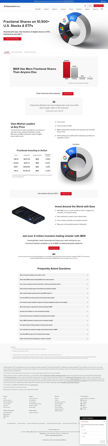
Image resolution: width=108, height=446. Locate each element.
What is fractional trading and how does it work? (32, 275)
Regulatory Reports (59, 409)
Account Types (6, 403)
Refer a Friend (6, 407)
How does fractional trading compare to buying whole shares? (36, 325)
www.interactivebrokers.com (56, 435)
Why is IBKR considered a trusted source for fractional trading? (36, 320)
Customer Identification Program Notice (36, 423)
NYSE (28, 431)
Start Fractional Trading (12, 39)
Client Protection (73, 258)
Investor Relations (59, 403)
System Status (32, 407)
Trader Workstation (7, 412)
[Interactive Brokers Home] (12, 6)
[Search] (85, 6)
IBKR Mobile (6, 416)
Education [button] (78, 9)
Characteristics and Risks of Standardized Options (55, 375)
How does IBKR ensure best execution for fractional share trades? (37, 298)
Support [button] (87, 9)
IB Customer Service (11, 377)
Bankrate (44, 349)
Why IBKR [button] (37, 9)
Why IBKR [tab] (7, 52)
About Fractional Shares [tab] (16, 52)
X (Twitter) (84, 407)
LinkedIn (84, 403)
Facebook (84, 400)
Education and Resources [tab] (30, 52)
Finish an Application (8, 402)
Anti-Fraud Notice (21, 423)
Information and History (60, 402)
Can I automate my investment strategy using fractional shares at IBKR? (38, 329)
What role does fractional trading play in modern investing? (35, 338)
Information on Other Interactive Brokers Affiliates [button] (54, 440)
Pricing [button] (71, 9)
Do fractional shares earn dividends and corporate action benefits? (37, 316)
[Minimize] (102, 418)
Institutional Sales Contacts (35, 403)
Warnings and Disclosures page (74, 377)
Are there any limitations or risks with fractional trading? (34, 311)
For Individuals (32, 400)
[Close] (104, 418)
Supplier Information (33, 412)
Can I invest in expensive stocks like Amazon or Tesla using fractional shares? (40, 284)
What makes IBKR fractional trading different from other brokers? (37, 279)
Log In (90, 5)
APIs (4, 418)
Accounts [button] (63, 9)
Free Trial (5, 405)
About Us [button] (95, 9)
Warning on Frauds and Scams (70, 423)
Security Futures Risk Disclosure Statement (77, 380)
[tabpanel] (54, 141)
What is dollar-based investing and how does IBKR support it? (36, 293)
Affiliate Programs (59, 410)
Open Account (98, 5)
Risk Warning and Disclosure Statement (70, 382)
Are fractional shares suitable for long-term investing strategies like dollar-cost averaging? (43, 302)
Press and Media (58, 407)
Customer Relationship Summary (54, 423)
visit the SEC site (34, 384)
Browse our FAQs (33, 405)
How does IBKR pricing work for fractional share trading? (35, 334)
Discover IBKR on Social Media (87, 398)
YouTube (84, 409)
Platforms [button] (54, 9)
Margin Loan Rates (75, 379)
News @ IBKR (58, 405)
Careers (56, 400)
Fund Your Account (33, 398)
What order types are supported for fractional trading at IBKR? (36, 307)
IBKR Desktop (6, 414)
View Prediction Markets (68, 1)
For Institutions (32, 402)
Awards (56, 398)
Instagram (84, 402)
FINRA (31, 431)
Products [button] (46, 9)
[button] (102, 9)
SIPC (35, 431)
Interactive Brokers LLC (54, 429)
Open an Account (7, 400)
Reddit (83, 405)
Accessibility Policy (11, 423)
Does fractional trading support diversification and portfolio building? (38, 288)
